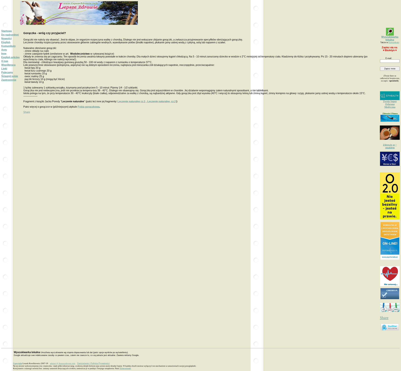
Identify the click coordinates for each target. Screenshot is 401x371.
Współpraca (8, 65)
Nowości (6, 38)
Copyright (17, 363)
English (5, 42)
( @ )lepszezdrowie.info (62, 363)
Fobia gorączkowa (88, 106)
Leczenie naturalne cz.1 (131, 101)
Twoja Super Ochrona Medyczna (390, 104)
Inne (3, 53)
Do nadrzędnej (10, 34)
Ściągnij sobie (9, 76)
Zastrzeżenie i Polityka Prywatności (93, 363)
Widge (389, 241)
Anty (4, 49)
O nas (4, 61)
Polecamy (7, 72)
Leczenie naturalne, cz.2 (161, 101)
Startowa (6, 31)
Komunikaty (8, 46)
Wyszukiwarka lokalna (389, 38)
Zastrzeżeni (125, 368)
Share (26, 112)
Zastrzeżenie (8, 80)
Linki (4, 68)
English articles (10, 57)
